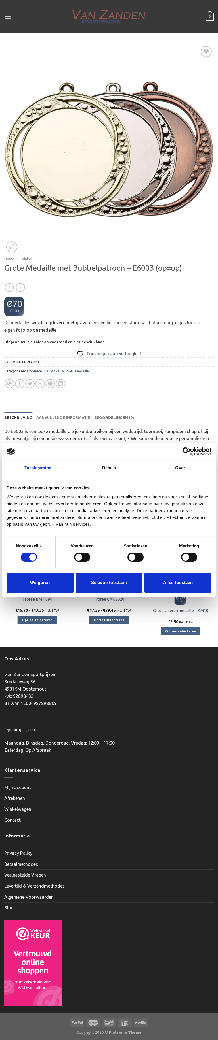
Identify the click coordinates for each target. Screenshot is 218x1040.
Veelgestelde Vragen (25, 874)
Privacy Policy (18, 853)
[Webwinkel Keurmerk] (33, 963)
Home (9, 259)
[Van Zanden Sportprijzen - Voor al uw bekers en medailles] (109, 17)
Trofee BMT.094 (37, 599)
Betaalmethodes (21, 864)
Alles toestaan (178, 582)
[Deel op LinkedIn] (60, 383)
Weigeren (40, 582)
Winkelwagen (17, 809)
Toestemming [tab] (37, 467)
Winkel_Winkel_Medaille (69, 371)
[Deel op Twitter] (30, 383)
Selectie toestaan (109, 582)
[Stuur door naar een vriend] (40, 383)
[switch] (82, 557)
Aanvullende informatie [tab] (63, 417)
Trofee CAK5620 (109, 599)
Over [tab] (180, 467)
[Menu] (7, 17)
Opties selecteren (37, 620)
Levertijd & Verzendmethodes (34, 885)
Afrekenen (14, 798)
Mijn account (17, 787)
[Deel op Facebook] (19, 383)
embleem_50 (37, 371)
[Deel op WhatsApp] (9, 383)
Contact (12, 819)
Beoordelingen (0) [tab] (114, 417)
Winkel (26, 259)
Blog (9, 907)
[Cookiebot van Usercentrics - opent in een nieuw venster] (186, 451)
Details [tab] (109, 467)
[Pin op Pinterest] (50, 383)
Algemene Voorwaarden (29, 897)
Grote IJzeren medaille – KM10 (180, 610)
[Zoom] (11, 246)
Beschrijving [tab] (18, 417)
